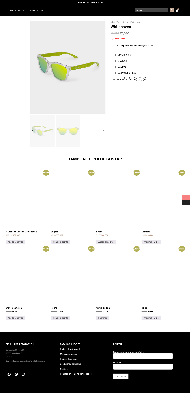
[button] (135, 55)
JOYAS (32, 10)
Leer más (102, 318)
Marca (13, 10)
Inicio (113, 22)
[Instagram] (23, 374)
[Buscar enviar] (172, 10)
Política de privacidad (70, 349)
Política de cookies (69, 359)
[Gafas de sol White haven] (67, 67)
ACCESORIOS (41, 10)
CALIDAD (122, 67)
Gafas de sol (122, 22)
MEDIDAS (122, 61)
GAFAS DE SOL (23, 10)
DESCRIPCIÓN (124, 55)
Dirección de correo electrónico (128, 352)
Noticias (64, 369)
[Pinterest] (16, 374)
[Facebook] (9, 374)
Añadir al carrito (15, 242)
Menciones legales (68, 354)
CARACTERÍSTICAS (127, 73)
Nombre (117, 362)
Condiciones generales (70, 364)
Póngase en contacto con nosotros (76, 374)
